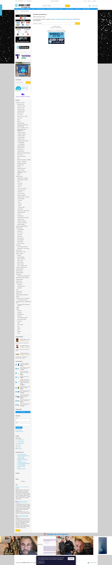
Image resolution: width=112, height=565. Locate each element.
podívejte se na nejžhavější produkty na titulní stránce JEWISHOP (64, 19)
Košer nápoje (20, 241)
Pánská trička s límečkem (22, 178)
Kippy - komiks (20, 263)
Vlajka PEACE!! (21, 151)
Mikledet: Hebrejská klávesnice (23, 152)
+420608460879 (20, 443)
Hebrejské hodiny (21, 111)
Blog (19, 467)
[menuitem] (19, 9)
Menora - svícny (21, 107)
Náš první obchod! (21, 468)
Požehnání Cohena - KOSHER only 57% (23, 302)
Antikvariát (19, 287)
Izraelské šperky (21, 137)
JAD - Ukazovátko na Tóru (22, 127)
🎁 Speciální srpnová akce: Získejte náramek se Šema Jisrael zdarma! (22, 516)
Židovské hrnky (20, 164)
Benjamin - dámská (22, 220)
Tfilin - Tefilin (20, 154)
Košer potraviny (19, 227)
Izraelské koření (20, 229)
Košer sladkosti (20, 239)
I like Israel (20, 184)
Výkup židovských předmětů (22, 294)
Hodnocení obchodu (22, 462)
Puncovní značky (21, 464)
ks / (23, 412)
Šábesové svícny (21, 109)
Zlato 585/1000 (21, 142)
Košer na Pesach (20, 243)
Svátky (17, 307)
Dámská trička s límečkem (23, 217)
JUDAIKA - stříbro (21, 135)
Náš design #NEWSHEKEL (22, 226)
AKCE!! (17, 296)
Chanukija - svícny (21, 105)
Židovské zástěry (19, 272)
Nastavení (41, 562)
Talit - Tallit (19, 118)
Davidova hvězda (21, 190)
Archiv (17, 530)
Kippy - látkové (20, 262)
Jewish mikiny (19, 281)
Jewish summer (21, 219)
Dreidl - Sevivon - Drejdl (22, 116)
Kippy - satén (20, 260)
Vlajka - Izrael (20, 149)
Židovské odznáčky (21, 168)
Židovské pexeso (20, 147)
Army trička (20, 191)
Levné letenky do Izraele (22, 300)
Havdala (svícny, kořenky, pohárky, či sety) (22, 125)
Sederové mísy (20, 112)
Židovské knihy (19, 282)
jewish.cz (19, 445)
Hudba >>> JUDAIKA (21, 161)
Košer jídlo (19, 234)
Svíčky (18, 174)
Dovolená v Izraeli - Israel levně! (22, 298)
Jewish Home (19, 250)
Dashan (19, 214)
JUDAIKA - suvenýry (20, 102)
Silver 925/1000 (21, 144)
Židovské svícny (20, 104)
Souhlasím (71, 558)
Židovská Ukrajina (21, 212)
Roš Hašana (20, 208)
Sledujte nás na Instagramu (57, 534)
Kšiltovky (19, 255)
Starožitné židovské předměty (23, 275)
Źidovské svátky (21, 198)
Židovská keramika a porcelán (22, 277)
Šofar (18, 119)
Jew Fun (19, 186)
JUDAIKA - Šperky (21, 132)
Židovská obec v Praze (21, 251)
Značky (17, 309)
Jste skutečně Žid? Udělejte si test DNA (23, 305)
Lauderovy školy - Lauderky (23, 196)
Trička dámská (20, 215)
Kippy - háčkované (21, 258)
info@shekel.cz (20, 439)
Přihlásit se (18, 427)
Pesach (19, 205)
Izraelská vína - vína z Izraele (23, 248)
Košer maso (19, 236)
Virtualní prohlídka (21, 466)
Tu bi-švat (20, 200)
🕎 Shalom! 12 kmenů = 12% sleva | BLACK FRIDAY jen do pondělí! (22, 502)
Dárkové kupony (19, 279)
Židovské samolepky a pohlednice (22, 172)
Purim (19, 202)
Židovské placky (19, 270)
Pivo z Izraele (20, 232)
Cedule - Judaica (20, 170)
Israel (19, 181)
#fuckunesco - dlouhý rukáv (23, 210)
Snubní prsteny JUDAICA (23, 140)
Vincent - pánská (21, 193)
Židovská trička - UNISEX (22, 179)
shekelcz (19, 446)
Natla (18, 158)
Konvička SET (19, 291)
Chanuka (20, 203)
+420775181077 (20, 441)
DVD (17, 289)
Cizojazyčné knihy (21, 286)
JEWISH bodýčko (21, 224)
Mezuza (19, 121)
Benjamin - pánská (21, 195)
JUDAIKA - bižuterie (22, 134)
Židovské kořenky (21, 146)
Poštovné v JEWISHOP (23, 459)
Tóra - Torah (19, 114)
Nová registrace (19, 429)
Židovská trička (19, 176)
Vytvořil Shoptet (93, 562)
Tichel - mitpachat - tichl (22, 265)
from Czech (20, 183)
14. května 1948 (21, 207)
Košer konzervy (20, 238)
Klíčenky (19, 166)
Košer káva (19, 231)
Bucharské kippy (20, 257)
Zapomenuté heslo (19, 431)
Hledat (67, 5)
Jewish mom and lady (22, 222)
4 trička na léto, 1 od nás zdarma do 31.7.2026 (22, 487)
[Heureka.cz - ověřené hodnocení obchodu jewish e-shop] (23, 89)
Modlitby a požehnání (21, 163)
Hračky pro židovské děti (21, 267)
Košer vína (18, 245)
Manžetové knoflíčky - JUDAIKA (24, 159)
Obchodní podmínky (55, 1)
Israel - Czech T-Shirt (22, 188)
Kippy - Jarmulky (19, 253)
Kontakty (20, 461)
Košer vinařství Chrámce (22, 246)
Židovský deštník (19, 269)
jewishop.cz (19, 448)
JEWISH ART (19, 293)
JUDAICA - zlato (21, 139)
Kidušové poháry (20, 123)
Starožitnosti (18, 274)
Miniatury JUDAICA (21, 156)
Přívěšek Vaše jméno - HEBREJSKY (22, 130)
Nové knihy (19, 284)
